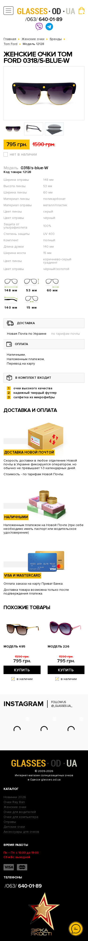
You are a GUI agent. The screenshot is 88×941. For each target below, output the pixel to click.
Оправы (10, 822)
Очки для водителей (20, 812)
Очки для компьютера (21, 817)
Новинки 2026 (15, 797)
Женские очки (15, 807)
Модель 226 (58, 646)
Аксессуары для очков (21, 832)
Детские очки (14, 827)
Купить (22, 670)
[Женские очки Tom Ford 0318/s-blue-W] (44, 93)
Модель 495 (14, 646)
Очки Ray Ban (14, 802)
